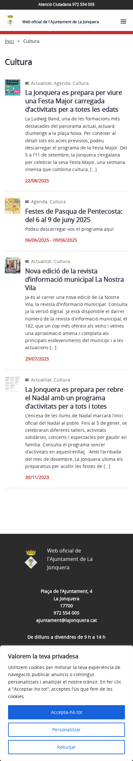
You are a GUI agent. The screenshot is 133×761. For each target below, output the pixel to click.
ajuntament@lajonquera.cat (66, 620)
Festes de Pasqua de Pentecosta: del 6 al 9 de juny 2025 (73, 215)
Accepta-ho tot (66, 712)
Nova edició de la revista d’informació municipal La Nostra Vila (74, 279)
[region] (66, 703)
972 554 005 (66, 613)
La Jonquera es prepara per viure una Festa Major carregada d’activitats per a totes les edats (73, 101)
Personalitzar (66, 729)
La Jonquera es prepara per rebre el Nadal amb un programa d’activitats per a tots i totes (74, 398)
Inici (9, 41)
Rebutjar (66, 747)
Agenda (62, 83)
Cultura (81, 83)
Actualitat (41, 83)
